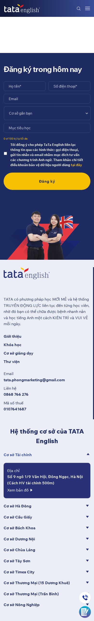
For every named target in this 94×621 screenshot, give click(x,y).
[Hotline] (85, 597)
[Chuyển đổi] (88, 454)
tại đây (76, 165)
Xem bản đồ (18, 490)
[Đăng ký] (85, 611)
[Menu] (87, 8)
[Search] (78, 8)
